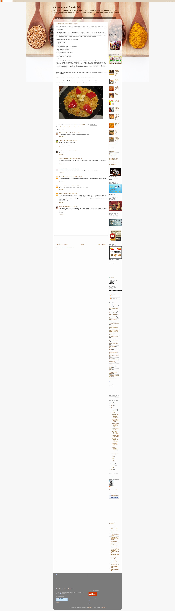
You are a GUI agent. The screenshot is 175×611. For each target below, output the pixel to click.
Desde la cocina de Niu (114, 487)
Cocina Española (113, 314)
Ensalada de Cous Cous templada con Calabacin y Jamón (113, 154)
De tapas (111, 334)
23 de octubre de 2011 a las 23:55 (73, 132)
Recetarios (112, 18)
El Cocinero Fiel (114, 528)
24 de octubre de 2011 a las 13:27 (75, 158)
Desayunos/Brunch (113, 336)
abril (113, 462)
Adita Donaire (62, 132)
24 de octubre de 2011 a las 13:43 (72, 169)
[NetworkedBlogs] (114, 495)
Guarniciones (112, 346)
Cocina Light (112, 325)
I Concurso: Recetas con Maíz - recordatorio (115, 440)
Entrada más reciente (62, 244)
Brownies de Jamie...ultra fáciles (115, 444)
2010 (112, 469)
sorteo (110, 369)
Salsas (110, 364)
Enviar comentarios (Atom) (67, 247)
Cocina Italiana (112, 319)
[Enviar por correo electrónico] (91, 125)
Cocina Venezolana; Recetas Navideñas (113, 331)
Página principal (59, 18)
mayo (113, 460)
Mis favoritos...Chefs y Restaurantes (99, 18)
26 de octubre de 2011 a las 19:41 (71, 185)
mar (60, 150)
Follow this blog (114, 497)
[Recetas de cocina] (93, 595)
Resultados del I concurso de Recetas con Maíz (115, 425)
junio (113, 458)
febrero (113, 465)
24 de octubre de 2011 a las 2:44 (69, 140)
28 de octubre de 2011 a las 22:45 (70, 206)
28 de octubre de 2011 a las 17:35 (69, 193)
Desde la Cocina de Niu (67, 7)
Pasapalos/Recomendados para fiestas (114, 352)
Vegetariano (112, 378)
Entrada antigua (101, 244)
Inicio (82, 244)
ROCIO (60, 206)
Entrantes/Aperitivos (113, 340)
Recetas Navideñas (113, 359)
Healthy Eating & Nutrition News (115, 544)
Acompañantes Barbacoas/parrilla (113, 305)
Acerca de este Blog (78, 18)
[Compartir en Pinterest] (96, 125)
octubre (114, 412)
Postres (111, 358)
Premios (87, 18)
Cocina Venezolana (113, 327)
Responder (61, 136)
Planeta (62, 599)
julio (113, 456)
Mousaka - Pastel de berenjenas (115, 436)
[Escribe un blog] (92, 125)
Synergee (90, 607)
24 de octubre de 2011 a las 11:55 (68, 150)
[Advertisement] (81, 239)
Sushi (110, 370)
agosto (113, 454)
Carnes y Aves (112, 311)
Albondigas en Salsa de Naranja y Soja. (113, 159)
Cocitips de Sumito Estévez (114, 558)
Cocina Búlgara (112, 312)
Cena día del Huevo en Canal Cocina (115, 432)
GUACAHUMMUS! (117, 101)
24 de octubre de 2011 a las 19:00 (74, 176)
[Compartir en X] (93, 125)
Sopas (110, 367)
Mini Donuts (116, 94)
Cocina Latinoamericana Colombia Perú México (114, 322)
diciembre (114, 409)
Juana (60, 193)
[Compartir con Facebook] (94, 125)
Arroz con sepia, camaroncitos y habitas (67, 23)
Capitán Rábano (63, 176)
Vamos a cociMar (115, 564)
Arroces (62, 126)
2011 (112, 407)
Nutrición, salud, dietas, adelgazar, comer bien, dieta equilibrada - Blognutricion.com (115, 549)
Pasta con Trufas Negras (116, 132)
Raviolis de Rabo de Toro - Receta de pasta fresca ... (115, 416)
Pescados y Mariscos (68, 126)
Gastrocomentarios (113, 343)
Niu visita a (111, 347)
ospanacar (61, 185)
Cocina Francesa (113, 317)
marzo (113, 463)
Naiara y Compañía (63, 158)
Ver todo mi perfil (113, 489)
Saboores (111, 523)
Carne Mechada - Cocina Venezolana (117, 88)
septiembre (114, 453)
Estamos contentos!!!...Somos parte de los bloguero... (115, 449)
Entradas (113, 296)
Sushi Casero (68, 18)
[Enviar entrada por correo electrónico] (88, 124)
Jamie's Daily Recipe (114, 561)
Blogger (103, 607)
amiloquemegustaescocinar (115, 555)
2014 (112, 402)
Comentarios (114, 298)
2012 (112, 405)
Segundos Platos (77, 126)
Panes (110, 349)
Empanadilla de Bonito (117, 124)
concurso (111, 333)
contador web (112, 476)
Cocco (60, 140)
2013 (112, 403)
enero (113, 467)
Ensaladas (111, 339)
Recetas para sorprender (112, 362)
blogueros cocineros (113, 308)
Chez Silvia (61, 169)
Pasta (110, 353)
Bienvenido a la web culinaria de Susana (114, 538)
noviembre (114, 410)
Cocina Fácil (112, 316)
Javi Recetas (114, 541)
